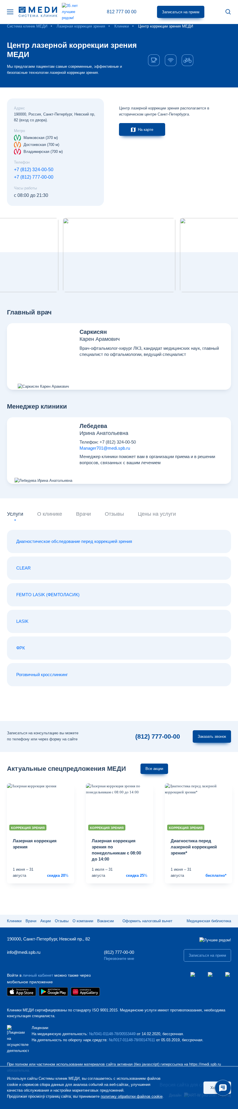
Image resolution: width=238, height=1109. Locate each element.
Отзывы (114, 514)
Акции (45, 921)
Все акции (154, 768)
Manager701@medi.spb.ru (105, 448)
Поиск (228, 12)
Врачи (83, 514)
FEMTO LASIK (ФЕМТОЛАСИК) (48, 594)
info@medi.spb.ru (23, 952)
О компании (83, 921)
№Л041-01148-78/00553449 (112, 1034)
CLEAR (23, 568)
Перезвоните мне (119, 958)
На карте (145, 129)
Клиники (14, 921)
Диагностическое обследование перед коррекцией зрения (74, 541)
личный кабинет (38, 975)
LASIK (22, 621)
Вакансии (105, 921)
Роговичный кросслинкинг (42, 674)
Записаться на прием (180, 12)
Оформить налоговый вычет (147, 921)
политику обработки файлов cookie (132, 1096)
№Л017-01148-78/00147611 (132, 1040)
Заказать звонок (212, 736)
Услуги (15, 514)
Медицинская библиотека (209, 921)
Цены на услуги (157, 514)
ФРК (20, 647)
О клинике (49, 514)
